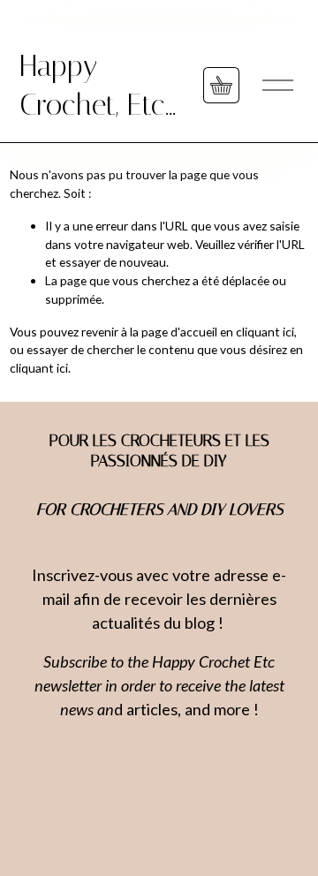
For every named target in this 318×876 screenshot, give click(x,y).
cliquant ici (265, 331)
